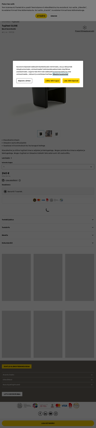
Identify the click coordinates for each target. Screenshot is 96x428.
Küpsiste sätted (24, 81)
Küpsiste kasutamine (60, 74)
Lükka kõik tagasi (52, 81)
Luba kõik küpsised (71, 81)
